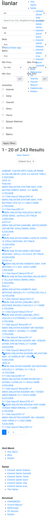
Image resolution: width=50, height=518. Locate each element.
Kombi (8, 127)
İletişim (33, 91)
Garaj (8, 95)
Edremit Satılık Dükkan (40, 43)
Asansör (9, 102)
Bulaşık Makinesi (14, 121)
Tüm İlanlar (12, 489)
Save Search (23, 155)
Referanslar (36, 72)
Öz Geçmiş (12, 511)
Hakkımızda (36, 88)
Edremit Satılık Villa (40, 14)
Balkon (9, 134)
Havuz (8, 115)
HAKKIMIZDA (13, 501)
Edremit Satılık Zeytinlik (40, 62)
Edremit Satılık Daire (40, 33)
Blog (32, 69)
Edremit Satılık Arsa (40, 52)
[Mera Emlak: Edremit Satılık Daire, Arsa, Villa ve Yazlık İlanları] (11, 47)
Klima (8, 108)
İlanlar (33, 8)
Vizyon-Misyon (14, 504)
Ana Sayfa (12, 451)
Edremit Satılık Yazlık (40, 24)
